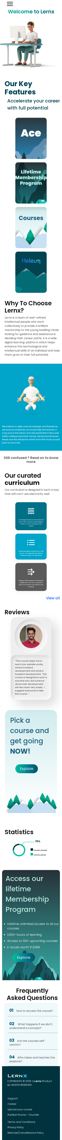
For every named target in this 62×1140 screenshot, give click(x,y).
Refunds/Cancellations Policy (26, 1133)
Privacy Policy (16, 1127)
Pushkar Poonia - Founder (23, 1114)
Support (13, 1098)
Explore (26, 768)
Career (12, 1104)
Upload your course (20, 1109)
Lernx (38, 1081)
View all (53, 598)
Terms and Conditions (21, 1122)
